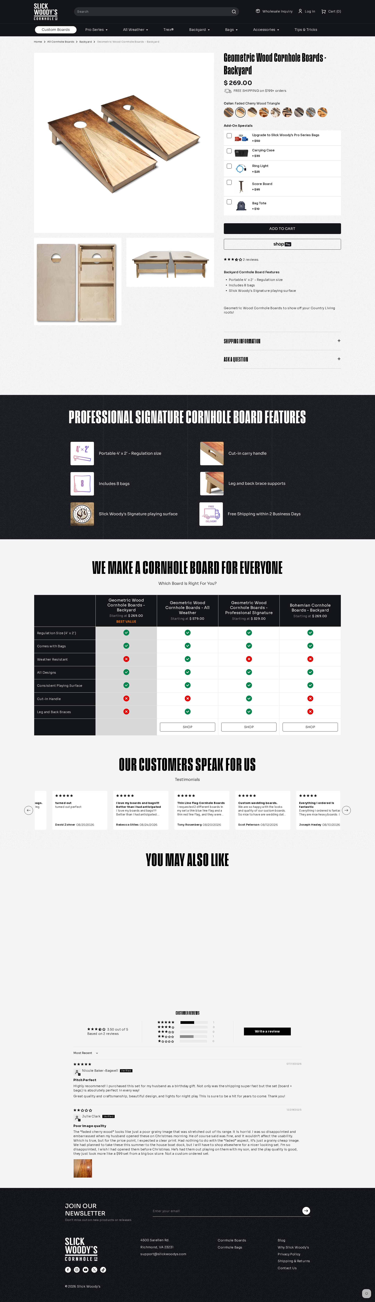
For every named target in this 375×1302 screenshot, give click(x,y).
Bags (230, 30)
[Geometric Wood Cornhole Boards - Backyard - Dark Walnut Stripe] (42, 974)
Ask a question (236, 359)
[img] (82, 1065)
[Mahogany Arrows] (264, 112)
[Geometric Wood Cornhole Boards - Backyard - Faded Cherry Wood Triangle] (51, 974)
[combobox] (156, 11)
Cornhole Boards (232, 1240)
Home (38, 41)
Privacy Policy (289, 1254)
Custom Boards (56, 30)
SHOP (188, 727)
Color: (252, 103)
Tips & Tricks (306, 30)
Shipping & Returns (294, 1261)
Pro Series (94, 30)
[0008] (275, 112)
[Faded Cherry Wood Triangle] (240, 112)
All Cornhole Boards (60, 41)
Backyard (198, 30)
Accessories (264, 30)
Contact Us (287, 1268)
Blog (281, 1240)
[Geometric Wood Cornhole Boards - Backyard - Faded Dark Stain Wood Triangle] (59, 974)
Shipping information (242, 341)
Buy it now (282, 244)
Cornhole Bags (230, 1247)
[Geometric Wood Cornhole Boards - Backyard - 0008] (77, 974)
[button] (233, 260)
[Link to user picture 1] (82, 1168)
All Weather (134, 30)
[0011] (311, 112)
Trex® (168, 30)
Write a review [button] (267, 1031)
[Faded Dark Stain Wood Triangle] (252, 112)
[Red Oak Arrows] (287, 112)
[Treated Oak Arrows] (322, 112)
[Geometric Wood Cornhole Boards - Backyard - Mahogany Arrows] (68, 974)
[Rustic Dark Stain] (299, 112)
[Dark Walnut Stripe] (229, 112)
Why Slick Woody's (293, 1247)
